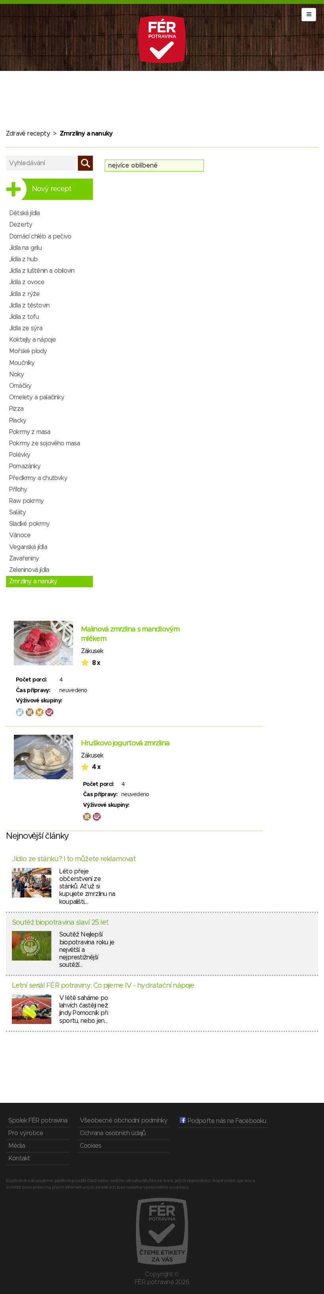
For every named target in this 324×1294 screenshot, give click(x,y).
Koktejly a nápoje (32, 340)
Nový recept (51, 189)
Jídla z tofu (24, 317)
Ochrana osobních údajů (112, 1133)
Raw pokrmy (26, 501)
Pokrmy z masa (30, 432)
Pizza (16, 409)
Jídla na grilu (25, 248)
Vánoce (19, 535)
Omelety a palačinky (36, 397)
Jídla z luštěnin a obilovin (41, 271)
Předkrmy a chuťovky (38, 478)
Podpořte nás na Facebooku (226, 1121)
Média (16, 1146)
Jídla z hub (23, 259)
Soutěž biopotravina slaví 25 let (60, 922)
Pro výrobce (25, 1133)
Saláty (17, 512)
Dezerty (20, 225)
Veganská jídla (28, 547)
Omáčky (20, 386)
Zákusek (92, 651)
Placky (17, 420)
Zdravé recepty (28, 133)
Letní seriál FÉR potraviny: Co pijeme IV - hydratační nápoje (103, 985)
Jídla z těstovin (29, 305)
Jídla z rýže (24, 294)
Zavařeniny (24, 558)
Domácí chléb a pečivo (40, 236)
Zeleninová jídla (29, 570)
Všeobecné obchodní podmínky (123, 1120)
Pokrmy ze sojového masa (44, 443)
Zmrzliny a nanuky (33, 581)
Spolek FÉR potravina (37, 1120)
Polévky (19, 455)
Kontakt (19, 1158)
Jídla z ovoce (27, 282)
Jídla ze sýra (26, 328)
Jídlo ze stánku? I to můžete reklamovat (74, 859)
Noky (16, 374)
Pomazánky (24, 466)
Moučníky (22, 363)
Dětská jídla (24, 213)
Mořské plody (28, 351)
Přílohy (18, 489)
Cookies (90, 1146)
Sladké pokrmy (29, 524)
